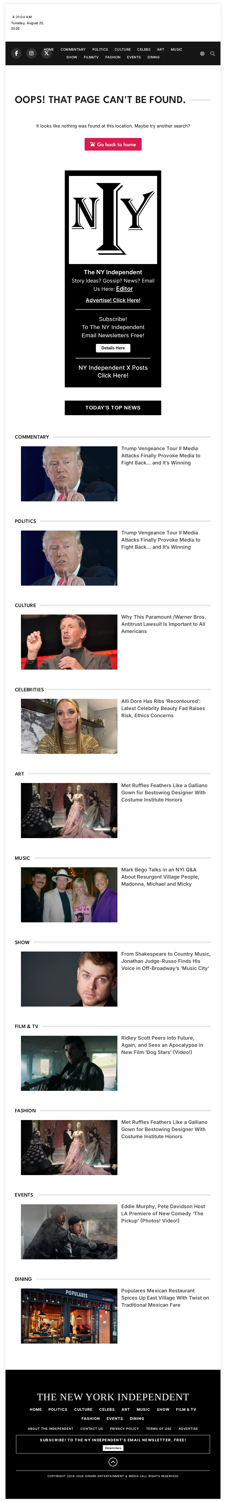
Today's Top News (113, 408)
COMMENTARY (73, 49)
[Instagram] (31, 53)
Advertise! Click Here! (113, 300)
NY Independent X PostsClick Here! (113, 371)
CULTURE (123, 49)
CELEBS (143, 49)
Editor (124, 288)
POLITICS (100, 49)
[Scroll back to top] (113, 1462)
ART (160, 49)
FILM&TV (91, 57)
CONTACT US (91, 1429)
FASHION (112, 57)
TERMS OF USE (159, 1429)
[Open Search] (212, 53)
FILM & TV (186, 1409)
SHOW (71, 57)
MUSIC (176, 49)
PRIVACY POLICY (124, 1429)
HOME (49, 49)
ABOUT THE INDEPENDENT (51, 1429)
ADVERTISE (188, 1429)
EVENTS (134, 57)
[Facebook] (16, 53)
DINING (153, 57)
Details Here (113, 1448)
